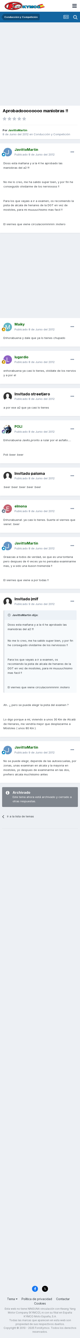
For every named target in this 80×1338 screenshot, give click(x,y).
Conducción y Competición (52, 134)
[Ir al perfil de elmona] (7, 508)
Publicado (35, 154)
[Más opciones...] (72, 152)
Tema (11, 1299)
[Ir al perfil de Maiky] (7, 327)
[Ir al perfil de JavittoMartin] (7, 152)
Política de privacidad (37, 1299)
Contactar (63, 1299)
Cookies (40, 1303)
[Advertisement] (40, 64)
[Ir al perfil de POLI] (7, 429)
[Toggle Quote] (10, 615)
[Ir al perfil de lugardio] (7, 359)
